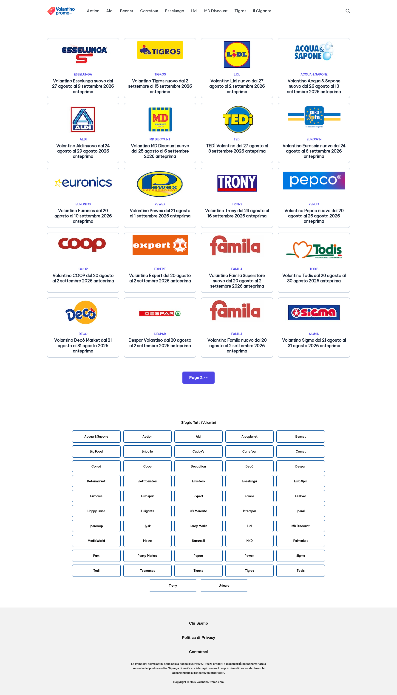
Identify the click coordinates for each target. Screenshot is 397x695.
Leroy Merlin (198, 526)
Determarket (96, 481)
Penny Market (147, 555)
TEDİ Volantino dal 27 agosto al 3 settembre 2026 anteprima (237, 148)
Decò (249, 466)
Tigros (160, 74)
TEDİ (237, 139)
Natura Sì (198, 540)
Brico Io (147, 451)
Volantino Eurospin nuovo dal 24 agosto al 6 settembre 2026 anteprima (314, 151)
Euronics (83, 204)
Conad (96, 466)
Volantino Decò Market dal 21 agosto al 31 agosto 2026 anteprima (83, 345)
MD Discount (160, 139)
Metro (147, 540)
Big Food (96, 451)
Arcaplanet (249, 436)
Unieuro (224, 585)
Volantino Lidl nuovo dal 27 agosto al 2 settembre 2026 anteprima (237, 86)
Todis (313, 269)
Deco (83, 334)
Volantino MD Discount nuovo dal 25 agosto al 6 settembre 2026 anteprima (160, 151)
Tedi (96, 570)
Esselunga (83, 74)
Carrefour (249, 451)
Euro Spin (300, 481)
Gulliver (300, 496)
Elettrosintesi (147, 481)
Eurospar (147, 496)
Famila (237, 269)
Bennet (300, 436)
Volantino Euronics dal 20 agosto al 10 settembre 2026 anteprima (83, 216)
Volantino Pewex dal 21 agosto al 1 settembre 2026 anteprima (160, 213)
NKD (250, 540)
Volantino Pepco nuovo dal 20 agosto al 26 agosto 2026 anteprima (314, 216)
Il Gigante (147, 511)
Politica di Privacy (198, 637)
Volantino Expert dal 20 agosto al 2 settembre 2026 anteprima (160, 278)
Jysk (147, 526)
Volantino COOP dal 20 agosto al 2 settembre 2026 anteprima (83, 278)
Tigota (198, 570)
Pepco (314, 204)
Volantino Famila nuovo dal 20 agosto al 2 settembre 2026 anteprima (237, 345)
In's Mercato (198, 511)
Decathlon (198, 466)
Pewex (160, 204)
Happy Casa (96, 511)
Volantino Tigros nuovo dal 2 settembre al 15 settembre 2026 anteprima (160, 86)
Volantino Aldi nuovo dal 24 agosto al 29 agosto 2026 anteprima (83, 151)
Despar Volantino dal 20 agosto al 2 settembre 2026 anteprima (160, 342)
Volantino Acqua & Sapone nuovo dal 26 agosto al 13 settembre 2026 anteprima (314, 86)
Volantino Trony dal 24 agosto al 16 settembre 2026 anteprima (237, 213)
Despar (160, 334)
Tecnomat (147, 570)
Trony (237, 204)
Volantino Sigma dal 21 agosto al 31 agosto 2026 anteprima (314, 342)
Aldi (83, 139)
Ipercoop (96, 526)
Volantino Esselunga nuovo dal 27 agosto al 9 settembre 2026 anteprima (83, 86)
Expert (160, 269)
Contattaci (198, 652)
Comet (301, 451)
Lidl (237, 74)
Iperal (301, 511)
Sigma (314, 334)
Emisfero (198, 481)
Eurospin (314, 139)
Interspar (249, 511)
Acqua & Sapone (314, 74)
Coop (147, 466)
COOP (83, 269)
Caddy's (198, 451)
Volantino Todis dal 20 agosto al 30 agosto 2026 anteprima (314, 278)
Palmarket (300, 540)
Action (147, 436)
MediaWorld (96, 540)
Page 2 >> (198, 377)
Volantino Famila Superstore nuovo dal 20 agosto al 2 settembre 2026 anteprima (237, 281)
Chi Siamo (198, 623)
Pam (96, 555)
